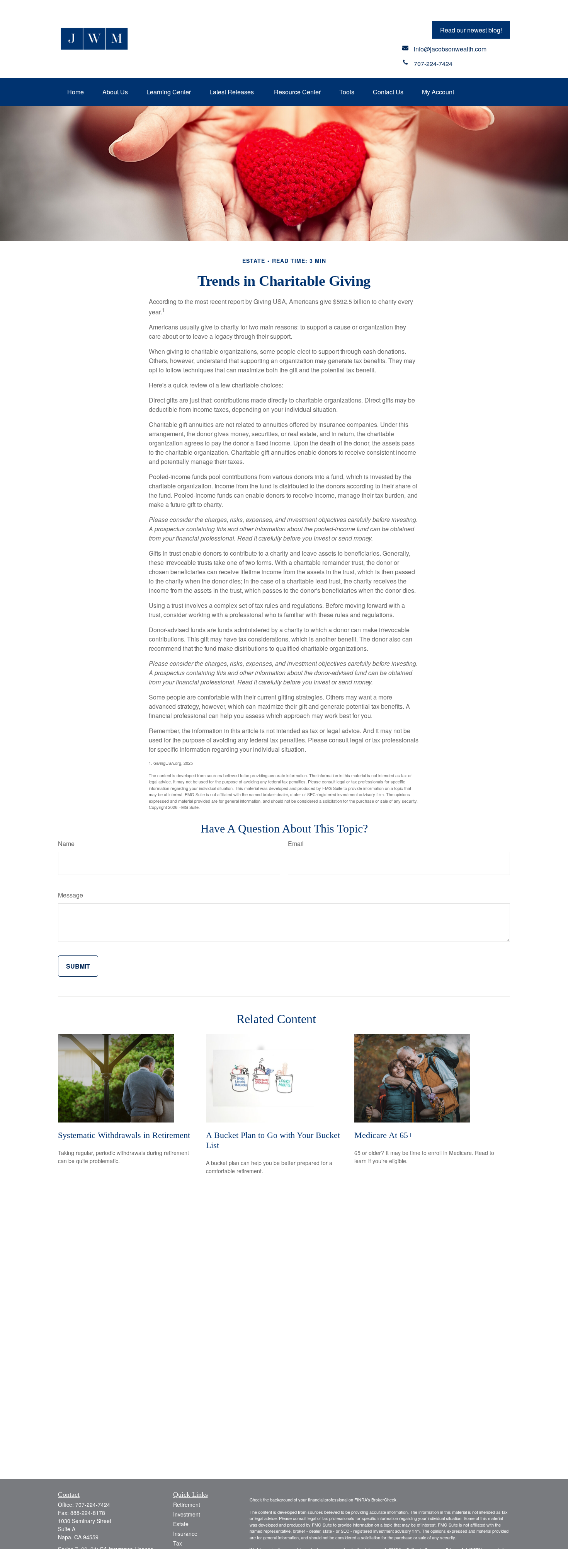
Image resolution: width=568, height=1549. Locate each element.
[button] (75, 92)
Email (296, 843)
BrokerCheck (383, 1499)
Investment (186, 1514)
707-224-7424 (92, 1504)
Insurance (185, 1533)
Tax (177, 1543)
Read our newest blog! (471, 30)
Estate (181, 1524)
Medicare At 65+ (383, 1135)
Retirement (186, 1504)
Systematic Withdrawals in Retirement (124, 1135)
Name (66, 843)
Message (70, 895)
